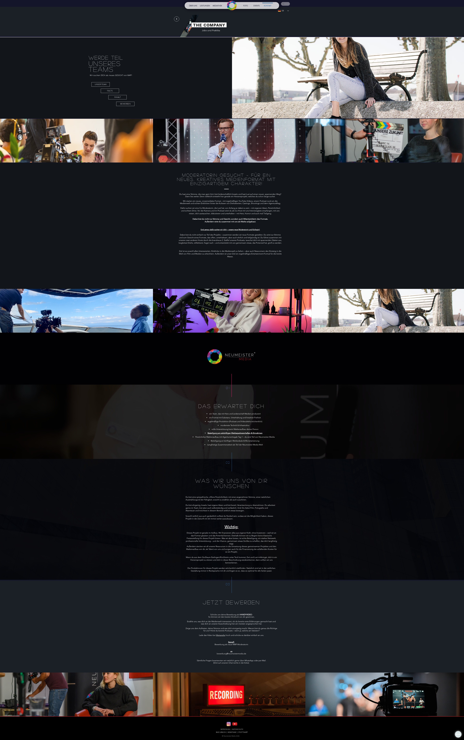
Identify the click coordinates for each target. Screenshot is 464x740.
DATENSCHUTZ (237, 729)
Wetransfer (220, 635)
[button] (458, 734)
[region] (201, 31)
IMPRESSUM (225, 729)
